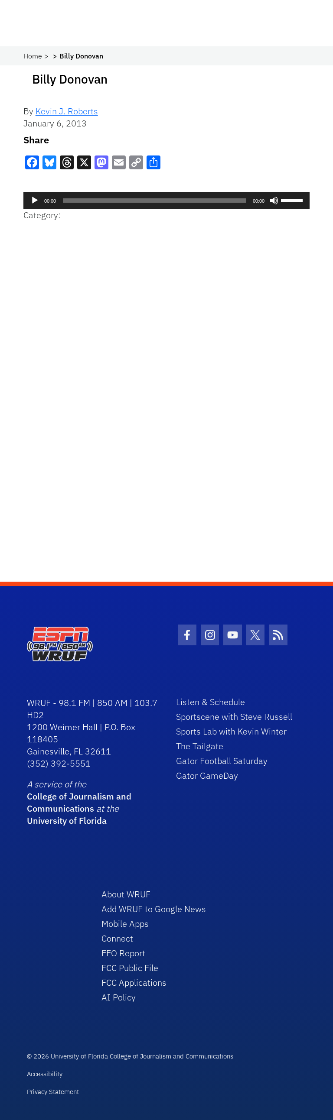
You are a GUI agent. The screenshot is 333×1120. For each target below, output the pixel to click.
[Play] (34, 200)
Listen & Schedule (210, 702)
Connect (117, 938)
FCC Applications (133, 982)
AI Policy (118, 997)
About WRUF (125, 894)
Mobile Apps (125, 923)
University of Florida (67, 820)
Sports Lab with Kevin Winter (231, 731)
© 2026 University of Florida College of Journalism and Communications (130, 1056)
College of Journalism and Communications (79, 802)
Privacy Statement (53, 1092)
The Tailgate (199, 746)
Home (32, 56)
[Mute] (274, 200)
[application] (166, 200)
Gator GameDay (207, 775)
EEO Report (123, 953)
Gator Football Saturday (222, 761)
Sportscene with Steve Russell (234, 716)
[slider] (293, 199)
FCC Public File (129, 968)
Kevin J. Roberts (67, 111)
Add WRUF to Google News (153, 909)
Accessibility (44, 1074)
